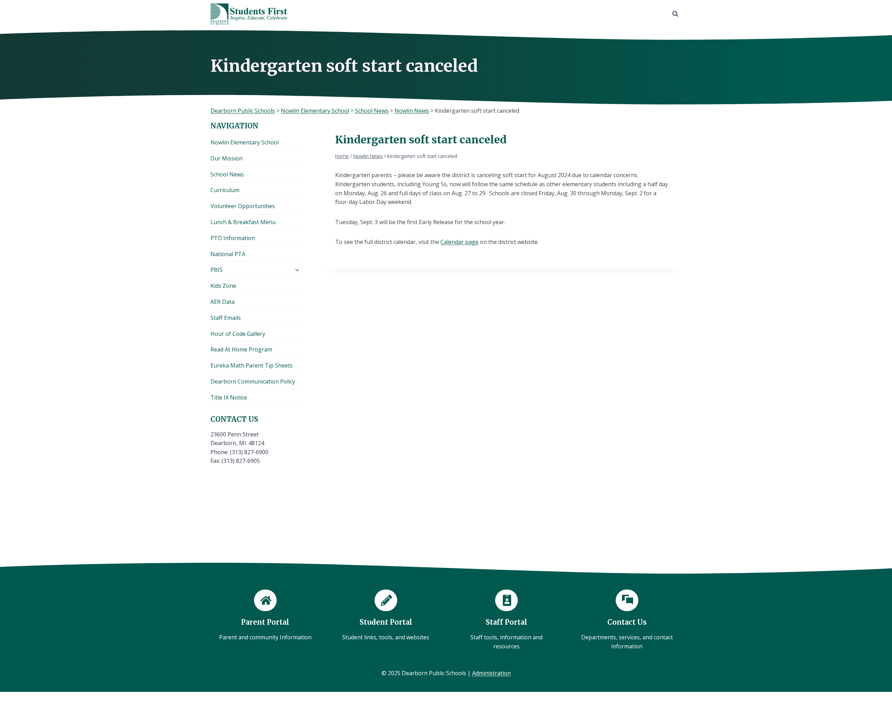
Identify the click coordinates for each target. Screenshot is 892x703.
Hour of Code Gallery (237, 334)
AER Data (222, 302)
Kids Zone (223, 286)
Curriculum (224, 190)
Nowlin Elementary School (244, 142)
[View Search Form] (675, 14)
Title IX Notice (228, 397)
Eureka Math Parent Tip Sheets (251, 365)
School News (227, 174)
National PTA (227, 254)
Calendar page (459, 242)
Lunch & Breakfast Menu (243, 222)
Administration (491, 673)
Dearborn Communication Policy (252, 381)
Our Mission (226, 158)
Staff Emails (225, 318)
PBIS (216, 270)
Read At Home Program (241, 349)
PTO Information (232, 238)
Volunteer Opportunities (242, 206)
